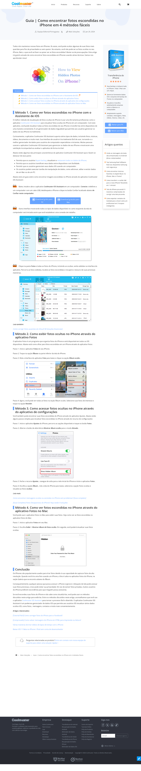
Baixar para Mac (117, 131)
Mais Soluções (74, 32)
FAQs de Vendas (86, 732)
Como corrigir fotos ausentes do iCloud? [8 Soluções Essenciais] (37, 329)
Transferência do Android (69, 724)
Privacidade (46, 753)
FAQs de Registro (87, 739)
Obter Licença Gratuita (49, 739)
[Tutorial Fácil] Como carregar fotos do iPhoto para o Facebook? (38, 615)
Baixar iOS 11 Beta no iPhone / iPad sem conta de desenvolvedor (38, 629)
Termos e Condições (35, 753)
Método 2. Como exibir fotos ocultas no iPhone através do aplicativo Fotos (50, 98)
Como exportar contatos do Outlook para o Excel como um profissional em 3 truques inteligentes (116, 202)
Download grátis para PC (43, 200)
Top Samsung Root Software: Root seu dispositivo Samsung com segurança (116, 164)
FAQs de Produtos (87, 729)
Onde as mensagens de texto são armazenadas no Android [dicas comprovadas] (116, 155)
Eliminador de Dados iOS (69, 747)
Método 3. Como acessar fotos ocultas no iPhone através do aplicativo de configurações (55, 101)
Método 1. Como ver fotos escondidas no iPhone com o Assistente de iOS (49, 95)
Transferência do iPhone (116, 76)
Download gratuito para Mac (69, 200)
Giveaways (45, 737)
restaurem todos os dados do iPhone (71, 160)
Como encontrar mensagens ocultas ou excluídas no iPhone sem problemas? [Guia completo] (49, 498)
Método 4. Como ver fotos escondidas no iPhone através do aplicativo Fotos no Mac (53, 103)
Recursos (45, 734)
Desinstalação (69, 753)
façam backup (41, 160)
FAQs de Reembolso (88, 734)
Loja (43, 729)
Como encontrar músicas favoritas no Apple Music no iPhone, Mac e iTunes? (116, 173)
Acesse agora (121, 736)
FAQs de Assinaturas (88, 737)
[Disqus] (56, 690)
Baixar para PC (117, 125)
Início (53, 4)
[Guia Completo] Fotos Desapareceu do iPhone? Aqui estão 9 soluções (40, 503)
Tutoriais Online (86, 727)
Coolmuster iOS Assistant (30, 123)
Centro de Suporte (87, 724)
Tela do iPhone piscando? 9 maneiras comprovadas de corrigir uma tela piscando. (115, 191)
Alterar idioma (108, 746)
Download (45, 732)
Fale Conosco (46, 727)
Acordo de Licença (57, 753)
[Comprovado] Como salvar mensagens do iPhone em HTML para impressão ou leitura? (47, 620)
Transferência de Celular (69, 737)
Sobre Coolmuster (47, 724)
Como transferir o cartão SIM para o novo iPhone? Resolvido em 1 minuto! (116, 182)
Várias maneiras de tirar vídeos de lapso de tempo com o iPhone (38, 625)
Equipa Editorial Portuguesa (48, 32)
